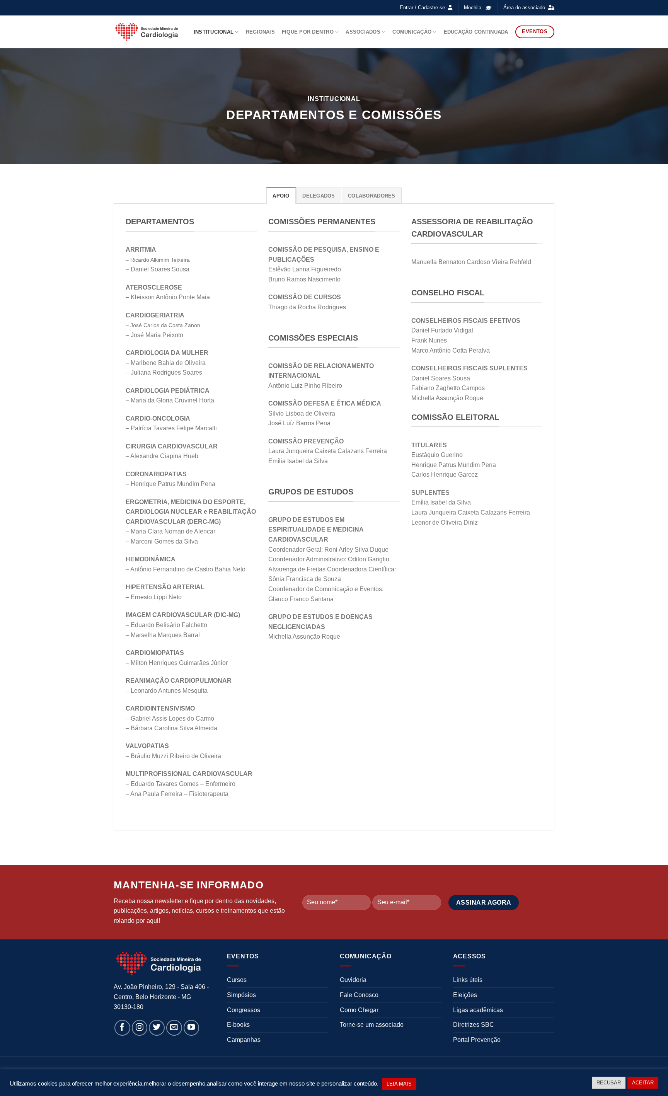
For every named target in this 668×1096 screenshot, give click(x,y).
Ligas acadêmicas (478, 1010)
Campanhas (244, 1039)
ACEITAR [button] (643, 1083)
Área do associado (524, 7)
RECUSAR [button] (608, 1083)
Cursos (237, 980)
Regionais (260, 32)
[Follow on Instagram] (140, 1028)
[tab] (280, 195)
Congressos (243, 1010)
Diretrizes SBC (473, 1024)
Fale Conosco (359, 995)
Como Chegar (359, 1010)
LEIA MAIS (399, 1084)
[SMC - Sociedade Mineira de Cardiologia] (146, 32)
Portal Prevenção (477, 1039)
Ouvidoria (353, 980)
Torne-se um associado (372, 1024)
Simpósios (241, 995)
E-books (238, 1024)
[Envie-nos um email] (174, 1028)
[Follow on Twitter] (157, 1028)
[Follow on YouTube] (191, 1028)
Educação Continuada (476, 32)
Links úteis (467, 980)
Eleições (465, 995)
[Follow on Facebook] (122, 1028)
